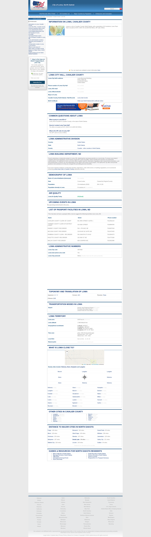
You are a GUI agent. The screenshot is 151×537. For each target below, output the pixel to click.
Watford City (51, 442)
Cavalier (79, 148)
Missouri (63, 526)
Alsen (68, 367)
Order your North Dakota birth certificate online (90, 101)
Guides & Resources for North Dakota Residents (75, 451)
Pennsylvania (87, 524)
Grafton (99, 442)
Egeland (75, 403)
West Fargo (76, 433)
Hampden (74, 367)
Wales (99, 393)
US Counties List (65, 14)
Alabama (39, 498)
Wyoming (111, 524)
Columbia (39, 513)
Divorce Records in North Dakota (97, 455)
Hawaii (39, 526)
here (99, 70)
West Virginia (111, 519)
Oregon (87, 521)
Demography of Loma (60, 175)
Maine (63, 513)
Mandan (75, 436)
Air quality (55, 193)
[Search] (121, 9)
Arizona (39, 504)
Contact (76, 535)
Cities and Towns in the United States (37, 16)
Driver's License (92, 456)
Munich (60, 371)
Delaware (39, 517)
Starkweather (76, 396)
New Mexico (87, 506)
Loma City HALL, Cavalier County (66, 75)
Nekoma (63, 367)
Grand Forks (100, 430)
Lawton (75, 399)
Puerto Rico (87, 526)
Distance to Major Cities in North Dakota (71, 427)
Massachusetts (63, 517)
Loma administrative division (64, 139)
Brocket (75, 406)
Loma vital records (82, 97)
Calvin (49, 399)
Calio (49, 396)
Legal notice (46, 535)
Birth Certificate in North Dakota (62, 453)
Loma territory (57, 316)
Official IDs (56, 456)
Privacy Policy (63, 535)
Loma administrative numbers (65, 246)
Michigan (63, 519)
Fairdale (50, 393)
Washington (111, 517)
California (39, 509)
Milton (99, 396)
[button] (67, 351)
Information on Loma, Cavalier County (69, 22)
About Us (70, 535)
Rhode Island (87, 528)
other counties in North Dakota (91, 148)
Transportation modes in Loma (65, 304)
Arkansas (39, 506)
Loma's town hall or (59, 169)
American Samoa (39, 502)
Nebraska (87, 498)
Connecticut (39, 515)
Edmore (99, 390)
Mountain (50, 406)
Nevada (87, 500)
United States (81, 142)
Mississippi (63, 524)
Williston (99, 433)
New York (87, 508)
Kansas (63, 506)
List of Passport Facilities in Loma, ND (69, 210)
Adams (50, 403)
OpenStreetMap (95, 364)
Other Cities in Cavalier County (66, 412)
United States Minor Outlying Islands (111, 508)
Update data (54, 535)
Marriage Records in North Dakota (62, 455)
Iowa (63, 504)
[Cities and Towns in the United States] (39, 8)
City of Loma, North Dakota (63, 5)
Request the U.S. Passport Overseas (98, 458)
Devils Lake (76, 439)
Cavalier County (56, 16)
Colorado (39, 511)
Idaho (63, 498)
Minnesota (63, 521)
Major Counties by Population (82, 14)
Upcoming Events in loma (62, 202)
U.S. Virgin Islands (111, 506)
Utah (111, 511)
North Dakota (49, 16)
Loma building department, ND (65, 154)
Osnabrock (76, 393)
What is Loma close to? (61, 347)
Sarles (99, 403)
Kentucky (63, 508)
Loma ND (63, 16)
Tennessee (111, 502)
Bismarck (75, 430)
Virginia (111, 515)
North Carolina (87, 511)
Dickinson (50, 436)
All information (33, 21)
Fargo (49, 430)
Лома (104, 295)
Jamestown (100, 436)
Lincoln (75, 442)
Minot (49, 433)
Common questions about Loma (66, 116)
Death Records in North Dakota (97, 453)
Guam (39, 524)
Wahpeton (50, 439)
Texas (111, 504)
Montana (63, 528)
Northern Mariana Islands (87, 515)
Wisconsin (111, 521)
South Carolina (111, 498)
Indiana (63, 502)
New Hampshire (87, 502)
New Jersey (87, 504)
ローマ (56, 295)
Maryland (63, 515)
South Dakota (111, 500)
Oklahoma (87, 519)
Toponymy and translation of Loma (68, 291)
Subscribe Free (37, 82)
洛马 (54, 298)
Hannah (99, 399)
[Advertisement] (84, 52)
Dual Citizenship (57, 459)
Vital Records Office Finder (47, 14)
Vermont (111, 513)
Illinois (63, 500)
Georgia (39, 521)
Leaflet (84, 364)
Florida (39, 519)
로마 (79, 295)
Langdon (82, 367)
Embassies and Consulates (104, 14)
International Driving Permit (60, 458)
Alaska (39, 500)
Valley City (100, 439)
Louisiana (63, 511)
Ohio (87, 517)
